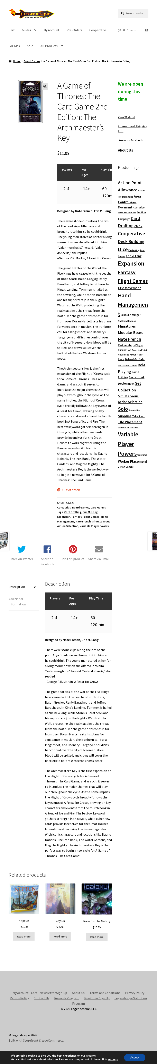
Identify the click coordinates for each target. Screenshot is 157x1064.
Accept (134, 1057)
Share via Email (99, 559)
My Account (51, 30)
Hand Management (133, 304)
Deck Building (131, 241)
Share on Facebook (47, 561)
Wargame (142, 454)
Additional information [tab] (17, 601)
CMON (138, 226)
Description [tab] (17, 587)
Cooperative (98, 30)
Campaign (124, 219)
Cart (12, 30)
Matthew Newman (127, 321)
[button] (45, 86)
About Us (78, 993)
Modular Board (131, 332)
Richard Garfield (134, 359)
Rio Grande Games (127, 365)
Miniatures (127, 326)
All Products (49, 46)
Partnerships (126, 345)
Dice (123, 249)
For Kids (14, 46)
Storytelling (134, 410)
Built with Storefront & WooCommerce (36, 1040)
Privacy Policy (134, 993)
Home (16, 61)
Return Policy (19, 998)
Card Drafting (72, 512)
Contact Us (41, 998)
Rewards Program (66, 998)
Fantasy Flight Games (86, 517)
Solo (30, 46)
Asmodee (139, 207)
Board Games (32, 61)
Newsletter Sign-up (53, 993)
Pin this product (73, 559)
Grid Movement (129, 288)
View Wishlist (126, 117)
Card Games (98, 507)
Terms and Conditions (105, 993)
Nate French (83, 521)
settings (113, 1059)
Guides (26, 30)
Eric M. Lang (90, 512)
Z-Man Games (125, 466)
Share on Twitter (21, 559)
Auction (141, 212)
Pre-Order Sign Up (97, 998)
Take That (138, 416)
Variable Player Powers (94, 526)
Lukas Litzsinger (130, 315)
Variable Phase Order (128, 427)
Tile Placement (130, 422)
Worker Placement (132, 461)
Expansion (63, 517)
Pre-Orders (74, 30)
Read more (23, 936)
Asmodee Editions (127, 212)
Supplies (124, 416)
